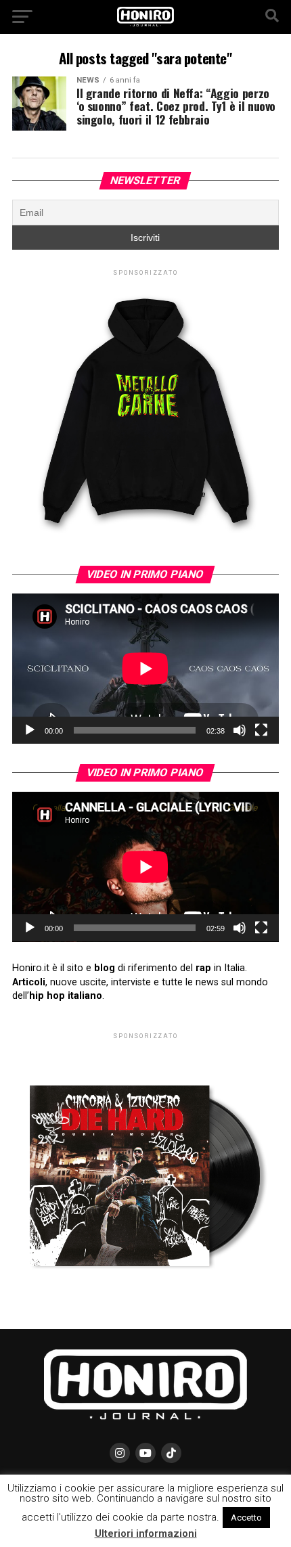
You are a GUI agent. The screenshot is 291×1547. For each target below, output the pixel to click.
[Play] (30, 730)
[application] (145, 668)
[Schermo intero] (261, 730)
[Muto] (239, 730)
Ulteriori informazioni (146, 1533)
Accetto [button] (246, 1517)
